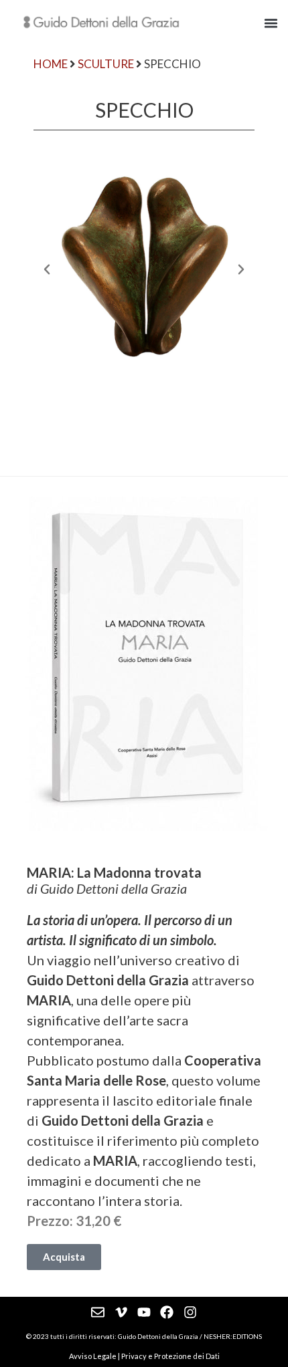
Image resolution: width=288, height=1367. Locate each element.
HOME (50, 64)
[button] (271, 22)
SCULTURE (106, 64)
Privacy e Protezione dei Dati (170, 1356)
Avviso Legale (93, 1356)
